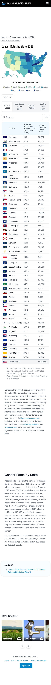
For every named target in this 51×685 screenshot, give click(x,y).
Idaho (11, 314)
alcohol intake (10, 427)
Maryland (13, 230)
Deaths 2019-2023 (43, 106)
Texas (11, 305)
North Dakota (14, 288)
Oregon (12, 344)
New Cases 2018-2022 (19, 106)
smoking (27, 424)
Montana (12, 301)
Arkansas (13, 204)
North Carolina (15, 200)
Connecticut (14, 221)
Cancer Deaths (32, 106)
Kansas (12, 271)
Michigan (13, 262)
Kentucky (13, 137)
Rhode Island (14, 251)
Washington (14, 284)
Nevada (12, 340)
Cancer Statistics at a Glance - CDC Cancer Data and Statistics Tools (26, 570)
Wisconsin (13, 163)
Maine (11, 167)
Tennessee (13, 234)
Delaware (13, 187)
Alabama (12, 310)
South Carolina (15, 267)
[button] (47, 3)
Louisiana (13, 145)
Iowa (11, 150)
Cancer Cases (7, 106)
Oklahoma (13, 208)
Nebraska (13, 280)
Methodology (41, 660)
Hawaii (11, 318)
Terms (19, 660)
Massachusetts (15, 323)
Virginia (12, 331)
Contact (26, 660)
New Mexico (14, 353)
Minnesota (13, 154)
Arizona (12, 357)
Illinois (11, 195)
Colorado (12, 348)
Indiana (12, 275)
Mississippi (13, 225)
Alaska (12, 297)
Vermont (12, 243)
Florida (12, 238)
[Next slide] (28, 645)
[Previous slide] (22, 645)
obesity (35, 424)
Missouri (12, 213)
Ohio (11, 191)
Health (4, 37)
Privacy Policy (10, 660)
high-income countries (29, 418)
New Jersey (14, 158)
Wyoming (13, 336)
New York (13, 182)
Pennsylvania (14, 247)
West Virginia (14, 141)
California (13, 327)
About (33, 660)
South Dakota (14, 171)
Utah (11, 293)
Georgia (12, 217)
